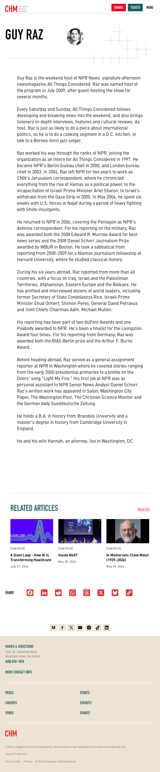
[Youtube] (80, 627)
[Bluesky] (115, 593)
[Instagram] (88, 627)
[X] (101, 593)
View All (144, 509)
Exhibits (86, 702)
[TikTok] (97, 627)
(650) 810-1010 (14, 661)
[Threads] (86, 593)
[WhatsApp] (72, 593)
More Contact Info (18, 672)
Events (85, 692)
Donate (118, 7)
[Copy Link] (129, 593)
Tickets (135, 7)
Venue (9, 712)
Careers (11, 702)
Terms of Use (13, 761)
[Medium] (53, 627)
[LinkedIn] (44, 593)
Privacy (28, 761)
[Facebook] (30, 593)
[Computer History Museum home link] (17, 8)
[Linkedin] (106, 627)
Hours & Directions (19, 646)
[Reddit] (58, 593)
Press (9, 692)
